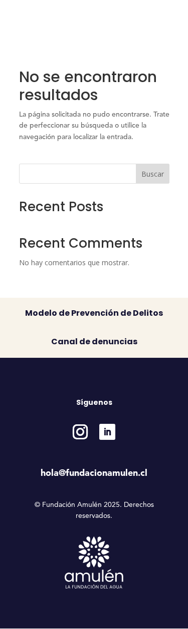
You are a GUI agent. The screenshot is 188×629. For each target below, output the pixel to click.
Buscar (152, 174)
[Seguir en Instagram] (80, 432)
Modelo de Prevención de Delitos (94, 313)
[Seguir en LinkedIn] (107, 432)
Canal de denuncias (94, 341)
